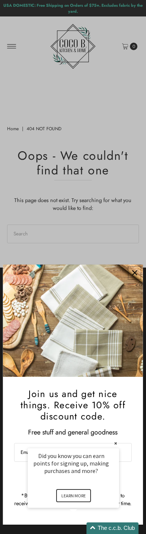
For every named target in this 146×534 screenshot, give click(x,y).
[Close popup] (134, 273)
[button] (82, 528)
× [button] (115, 443)
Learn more (73, 495)
